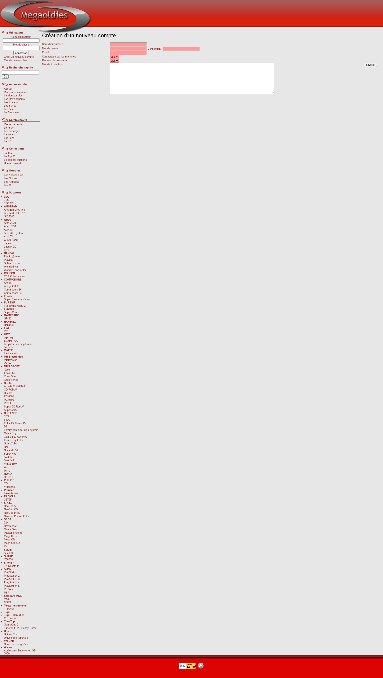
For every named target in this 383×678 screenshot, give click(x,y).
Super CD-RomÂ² (14, 406)
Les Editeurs (11, 102)
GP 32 (7, 318)
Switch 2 (9, 460)
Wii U (7, 470)
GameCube (10, 443)
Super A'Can (11, 312)
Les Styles (10, 105)
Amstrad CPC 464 (14, 209)
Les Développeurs (14, 98)
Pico (6, 546)
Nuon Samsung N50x (16, 644)
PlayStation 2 (12, 575)
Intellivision (10, 353)
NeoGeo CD (11, 509)
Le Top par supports (15, 159)
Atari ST (9, 229)
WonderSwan (11, 266)
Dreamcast (10, 525)
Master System (13, 532)
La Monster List (13, 95)
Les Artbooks (11, 181)
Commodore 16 (13, 289)
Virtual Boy (10, 463)
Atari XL (8, 236)
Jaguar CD (10, 246)
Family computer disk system (21, 429)
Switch (8, 457)
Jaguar (8, 243)
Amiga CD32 (11, 286)
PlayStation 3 (12, 579)
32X (6, 522)
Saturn (8, 549)
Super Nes (10, 453)
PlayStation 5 (12, 585)
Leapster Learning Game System (18, 346)
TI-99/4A (9, 608)
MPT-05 (8, 337)
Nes (6, 446)
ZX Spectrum (11, 565)
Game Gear (10, 529)
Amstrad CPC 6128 (15, 213)
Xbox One (10, 376)
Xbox (7, 369)
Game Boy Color (13, 440)
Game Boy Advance (15, 436)
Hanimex (9, 324)
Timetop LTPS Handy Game (20, 627)
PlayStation (10, 572)
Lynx (7, 250)
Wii (6, 467)
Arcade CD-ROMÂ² (15, 386)
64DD (7, 419)
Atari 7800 (10, 226)
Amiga (7, 282)
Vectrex (8, 363)
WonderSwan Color (15, 270)
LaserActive (11, 493)
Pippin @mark (12, 256)
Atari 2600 (10, 222)
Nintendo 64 (11, 450)
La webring (10, 134)
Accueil (8, 88)
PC (6, 331)
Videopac (9, 486)
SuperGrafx (10, 409)
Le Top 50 (9, 156)
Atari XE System (14, 233)
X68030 (8, 559)
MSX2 (7, 602)
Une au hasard (12, 163)
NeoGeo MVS (12, 512)
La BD (7, 141)
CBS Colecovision (14, 276)
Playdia (8, 259)
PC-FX (8, 403)
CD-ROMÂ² (10, 389)
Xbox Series (11, 379)
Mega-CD (9, 539)
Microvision (10, 359)
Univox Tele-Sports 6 (16, 637)
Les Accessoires (13, 174)
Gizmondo (10, 618)
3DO (6, 199)
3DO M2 (9, 203)
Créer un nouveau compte (19, 56)
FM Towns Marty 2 (15, 305)
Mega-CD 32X (12, 542)
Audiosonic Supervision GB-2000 (20, 652)
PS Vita (8, 589)
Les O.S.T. (10, 185)
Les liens (9, 137)
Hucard (8, 393)
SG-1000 (9, 553)
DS (6, 426)
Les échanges (12, 131)
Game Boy (10, 433)
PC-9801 (9, 399)
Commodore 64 (13, 292)
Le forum (9, 127)
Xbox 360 (9, 373)
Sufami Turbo (12, 263)
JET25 (8, 499)
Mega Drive (10, 536)
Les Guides (10, 178)
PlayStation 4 (12, 582)
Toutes (8, 153)
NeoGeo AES (11, 506)
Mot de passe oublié (15, 60)
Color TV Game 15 (15, 423)
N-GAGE (9, 477)
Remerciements (13, 124)
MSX (7, 599)
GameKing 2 (11, 624)
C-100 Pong (11, 239)
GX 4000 (9, 216)
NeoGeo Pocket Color (16, 516)
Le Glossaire (11, 112)
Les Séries (10, 109)
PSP (6, 592)
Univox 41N (10, 634)
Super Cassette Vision (17, 299)
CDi (6, 483)
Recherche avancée (15, 92)
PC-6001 (9, 396)
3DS (6, 416)
